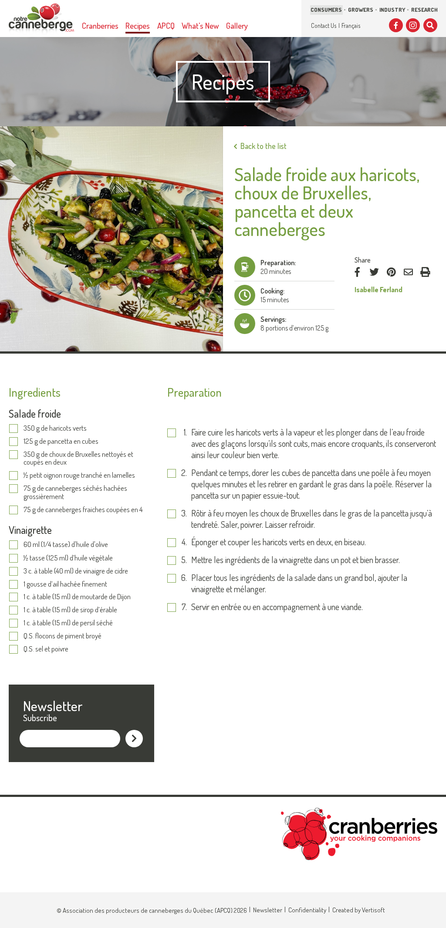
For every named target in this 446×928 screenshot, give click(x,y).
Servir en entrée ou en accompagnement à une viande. (278, 606)
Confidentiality (307, 910)
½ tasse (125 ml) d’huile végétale (68, 558)
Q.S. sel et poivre (46, 649)
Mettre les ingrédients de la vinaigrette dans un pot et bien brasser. (295, 559)
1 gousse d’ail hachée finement (65, 584)
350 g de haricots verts (55, 428)
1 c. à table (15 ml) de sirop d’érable (70, 610)
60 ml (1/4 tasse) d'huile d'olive (66, 544)
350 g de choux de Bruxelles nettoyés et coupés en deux (78, 458)
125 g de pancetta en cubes (61, 441)
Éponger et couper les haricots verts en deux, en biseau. (279, 542)
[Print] (425, 272)
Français (350, 25)
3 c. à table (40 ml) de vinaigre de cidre (76, 571)
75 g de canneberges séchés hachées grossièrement (75, 492)
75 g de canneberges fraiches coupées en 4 (84, 510)
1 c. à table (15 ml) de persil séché (68, 623)
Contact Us (323, 25)
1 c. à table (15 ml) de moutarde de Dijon (77, 597)
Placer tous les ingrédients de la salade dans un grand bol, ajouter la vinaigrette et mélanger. (299, 583)
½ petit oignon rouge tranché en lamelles (79, 475)
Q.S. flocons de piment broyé (62, 636)
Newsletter (267, 910)
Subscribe (40, 717)
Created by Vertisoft (358, 910)
